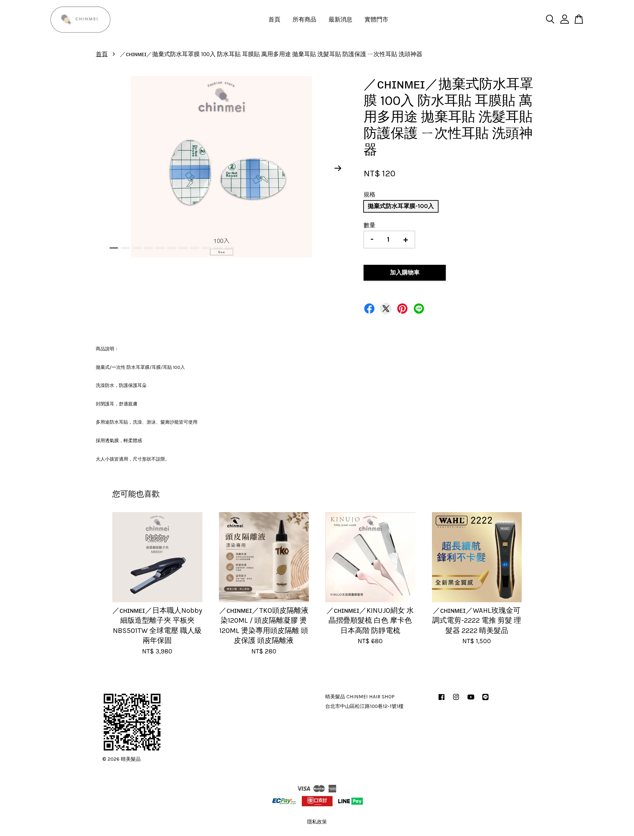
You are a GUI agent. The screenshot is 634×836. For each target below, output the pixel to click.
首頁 (274, 19)
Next (338, 168)
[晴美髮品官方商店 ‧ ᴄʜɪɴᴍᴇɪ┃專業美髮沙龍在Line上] (485, 700)
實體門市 (376, 19)
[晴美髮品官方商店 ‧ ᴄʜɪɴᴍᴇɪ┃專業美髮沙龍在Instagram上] (456, 700)
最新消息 (340, 19)
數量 (369, 225)
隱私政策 (317, 822)
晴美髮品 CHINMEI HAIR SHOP (360, 697)
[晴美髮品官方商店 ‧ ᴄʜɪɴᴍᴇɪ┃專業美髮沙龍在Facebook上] (441, 700)
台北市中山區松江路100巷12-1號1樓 (364, 706)
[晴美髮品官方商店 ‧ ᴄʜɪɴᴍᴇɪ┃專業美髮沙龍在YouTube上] (471, 700)
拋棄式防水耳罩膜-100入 (401, 206)
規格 (369, 194)
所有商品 (304, 19)
